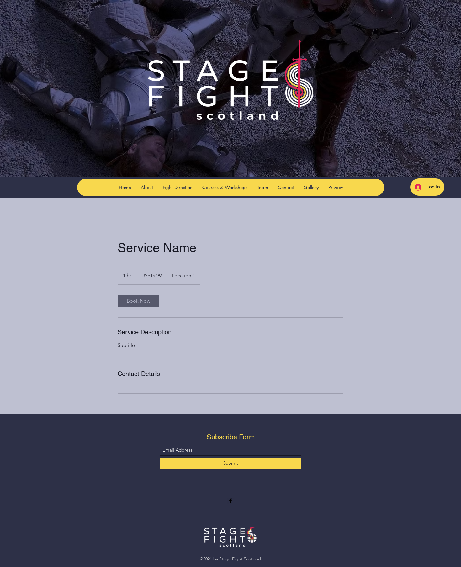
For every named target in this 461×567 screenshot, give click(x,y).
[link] (138, 301)
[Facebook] (230, 501)
